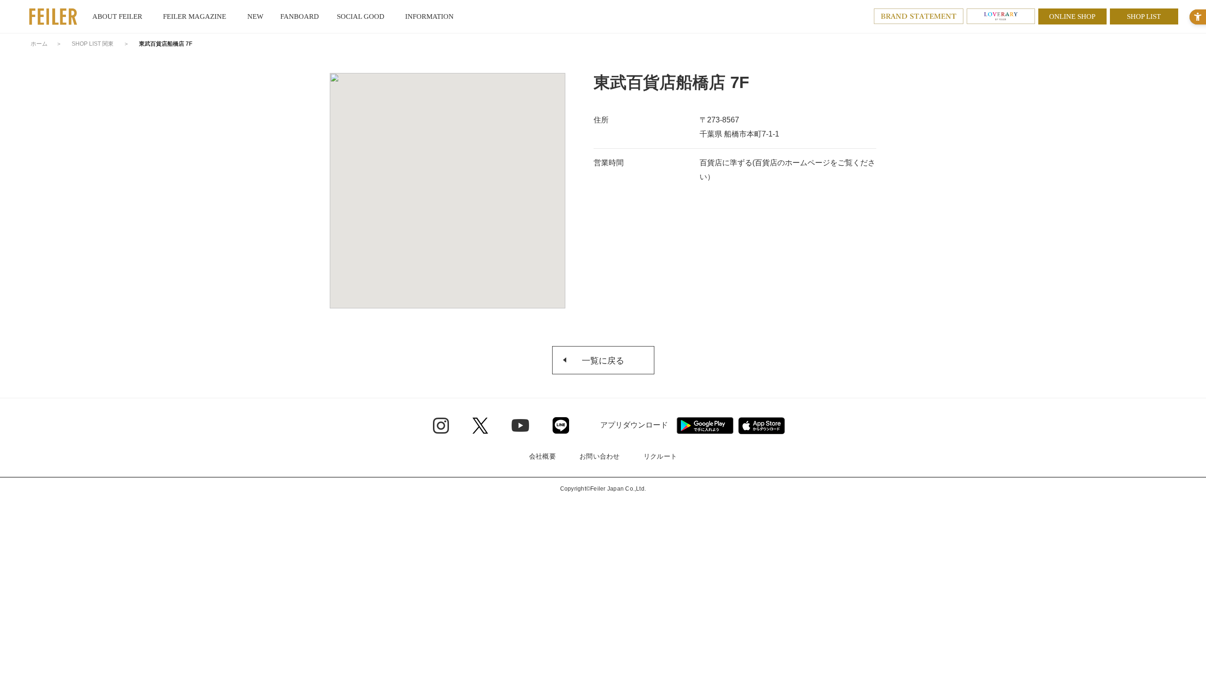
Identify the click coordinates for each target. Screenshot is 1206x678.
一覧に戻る (603, 360)
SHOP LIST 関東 (93, 43)
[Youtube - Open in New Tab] (520, 425)
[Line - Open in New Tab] (561, 425)
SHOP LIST (1144, 16)
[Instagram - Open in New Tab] (441, 426)
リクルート (660, 456)
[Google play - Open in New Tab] (704, 425)
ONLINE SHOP (1072, 16)
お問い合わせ (599, 456)
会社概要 (542, 456)
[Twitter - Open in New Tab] (480, 426)
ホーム (39, 43)
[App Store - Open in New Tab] (761, 425)
